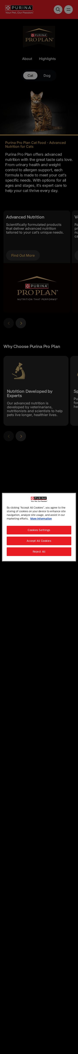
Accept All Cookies (39, 540)
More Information (41, 518)
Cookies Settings (39, 530)
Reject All (39, 551)
